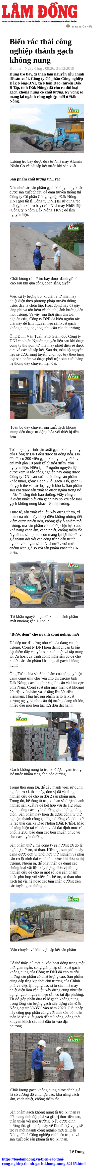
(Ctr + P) (81, 26)
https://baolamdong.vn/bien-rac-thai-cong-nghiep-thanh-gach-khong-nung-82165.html (43, 1161)
